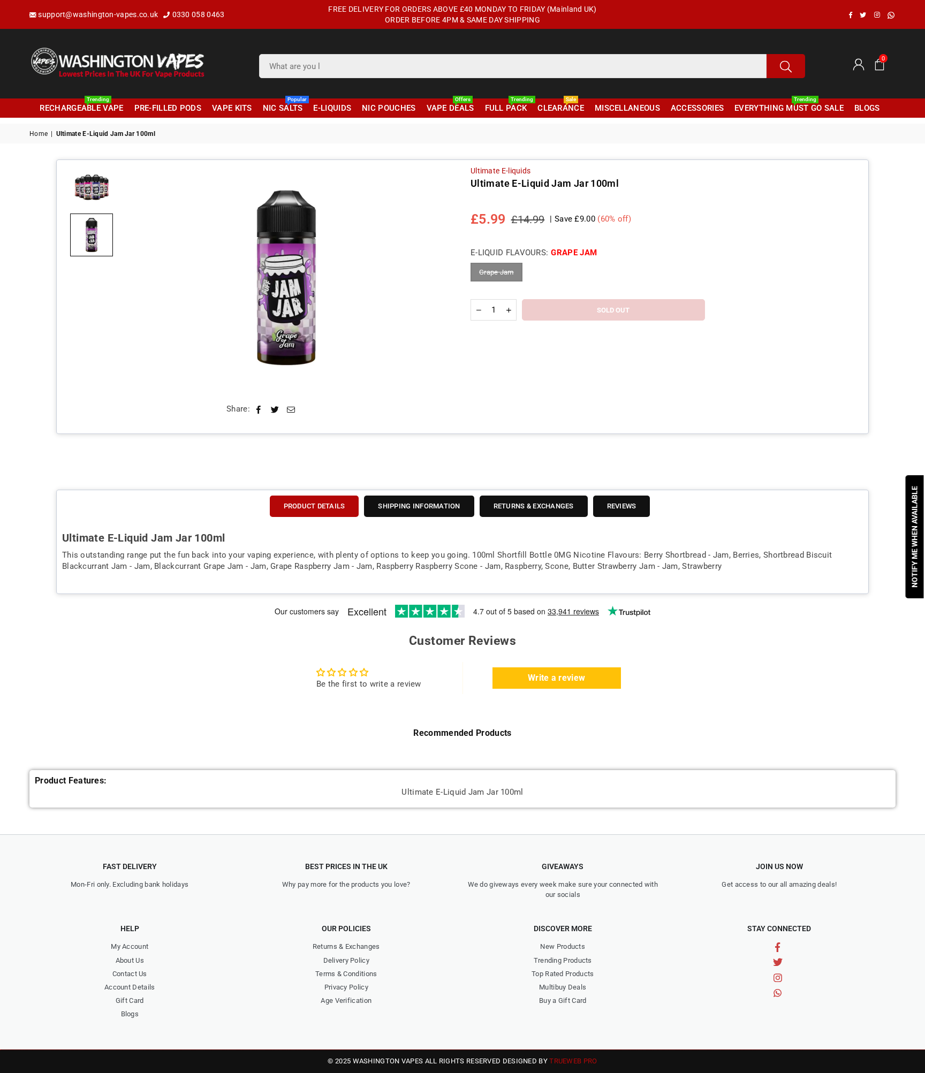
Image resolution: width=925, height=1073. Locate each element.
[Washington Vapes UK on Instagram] (877, 15)
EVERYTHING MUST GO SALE (789, 106)
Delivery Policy (346, 960)
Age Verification (346, 1000)
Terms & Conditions (346, 974)
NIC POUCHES (388, 108)
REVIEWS (621, 506)
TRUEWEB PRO (573, 1061)
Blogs (130, 1014)
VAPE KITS (232, 108)
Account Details (129, 987)
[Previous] (135, 278)
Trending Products (563, 960)
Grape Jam (496, 272)
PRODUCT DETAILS (314, 506)
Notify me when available (915, 537)
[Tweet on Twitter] (275, 409)
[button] (879, 63)
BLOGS (867, 108)
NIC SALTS (284, 106)
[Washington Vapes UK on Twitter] (863, 15)
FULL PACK (507, 106)
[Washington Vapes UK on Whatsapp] (891, 15)
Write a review (556, 678)
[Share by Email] (291, 409)
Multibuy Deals (562, 987)
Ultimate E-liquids (500, 170)
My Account (129, 946)
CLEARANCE (560, 106)
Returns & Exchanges (346, 946)
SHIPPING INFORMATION (419, 506)
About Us (130, 960)
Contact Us (129, 974)
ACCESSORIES (697, 108)
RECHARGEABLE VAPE (81, 106)
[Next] (437, 278)
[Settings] (858, 63)
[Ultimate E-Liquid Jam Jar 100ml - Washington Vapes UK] (91, 235)
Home (38, 134)
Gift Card (130, 1000)
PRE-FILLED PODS (168, 108)
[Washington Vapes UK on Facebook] (850, 15)
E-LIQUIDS (332, 108)
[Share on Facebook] (259, 409)
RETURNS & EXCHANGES (534, 506)
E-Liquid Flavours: (534, 252)
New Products (562, 946)
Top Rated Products (563, 974)
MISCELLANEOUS (627, 108)
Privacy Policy (346, 987)
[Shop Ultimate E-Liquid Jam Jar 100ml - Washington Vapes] (91, 186)
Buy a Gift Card (563, 1000)
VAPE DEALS (450, 106)
